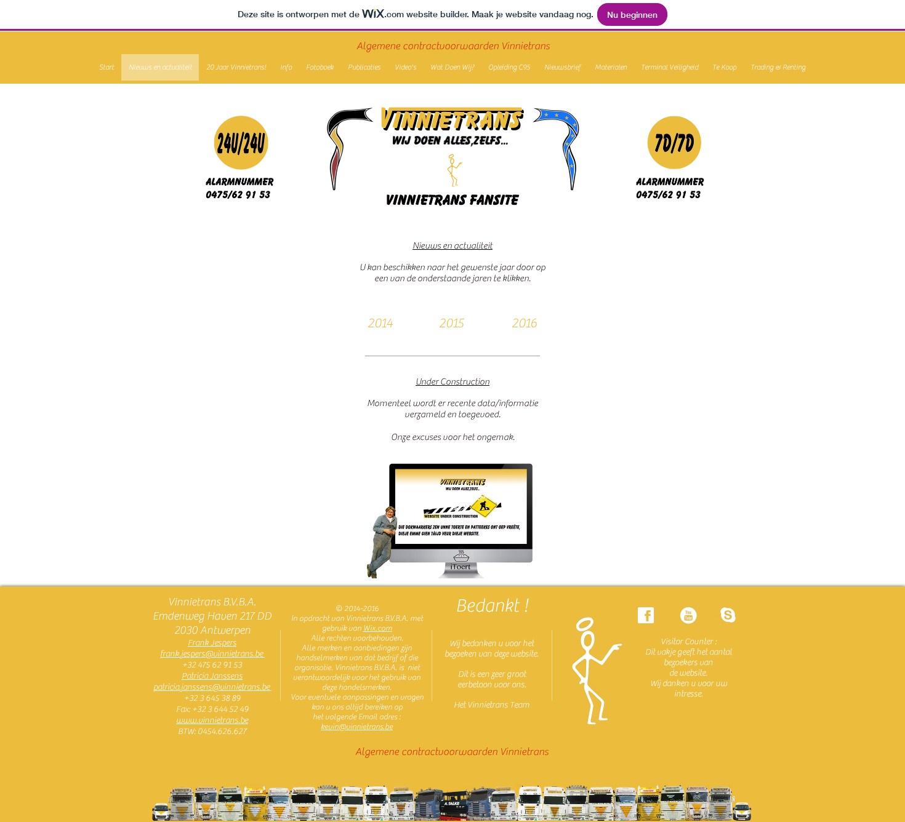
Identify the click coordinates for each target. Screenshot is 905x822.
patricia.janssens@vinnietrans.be (212, 687)
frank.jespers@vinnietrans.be (212, 654)
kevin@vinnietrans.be (357, 726)
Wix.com (377, 627)
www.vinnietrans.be (212, 720)
